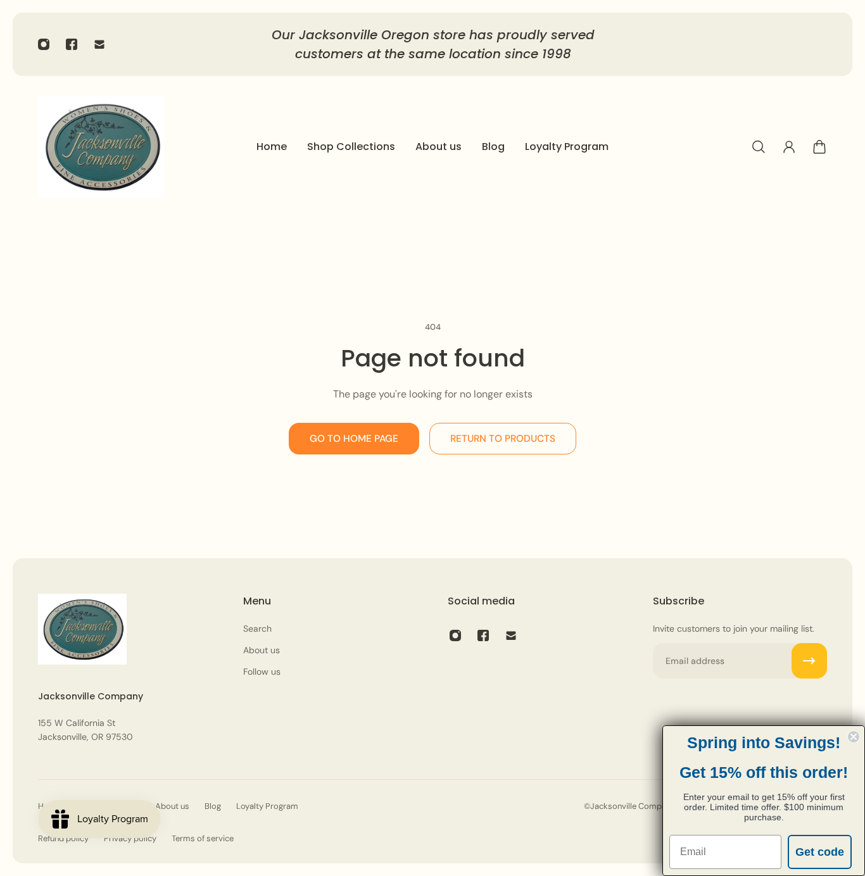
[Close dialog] (853, 736)
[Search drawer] (758, 147)
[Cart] (819, 147)
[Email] (99, 44)
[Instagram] (44, 44)
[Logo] (101, 147)
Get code (819, 852)
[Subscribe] (809, 661)
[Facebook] (71, 44)
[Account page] (789, 147)
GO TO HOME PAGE (354, 438)
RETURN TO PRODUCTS (502, 438)
